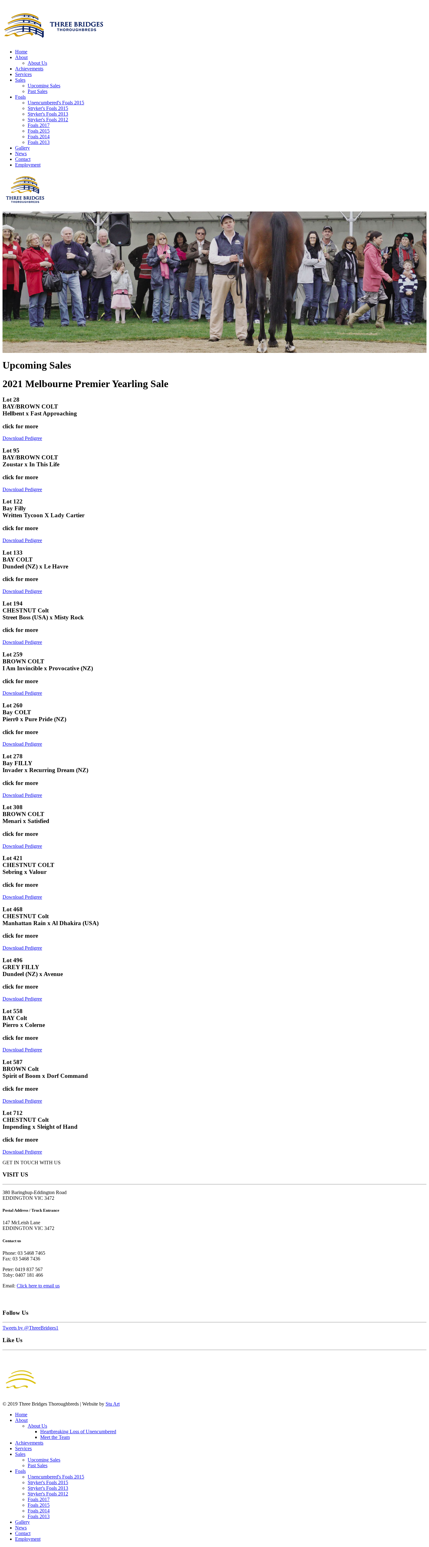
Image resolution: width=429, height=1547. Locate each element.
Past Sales (37, 91)
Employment (28, 164)
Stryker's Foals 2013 (48, 114)
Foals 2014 (39, 136)
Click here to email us (38, 1285)
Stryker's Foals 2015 (48, 108)
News (21, 153)
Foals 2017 (39, 125)
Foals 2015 (39, 131)
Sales (20, 80)
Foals (20, 97)
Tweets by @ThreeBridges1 (30, 1327)
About (21, 57)
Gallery (22, 148)
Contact (22, 159)
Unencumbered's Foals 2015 (56, 102)
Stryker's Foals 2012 (48, 119)
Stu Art (113, 1404)
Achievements (29, 68)
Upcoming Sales (44, 85)
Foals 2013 (39, 142)
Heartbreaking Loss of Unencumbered (78, 1431)
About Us (37, 63)
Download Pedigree (22, 438)
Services (23, 74)
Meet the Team (55, 1437)
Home (21, 51)
